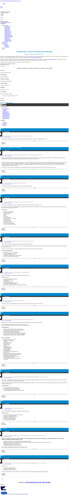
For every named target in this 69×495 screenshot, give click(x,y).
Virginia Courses (7, 39)
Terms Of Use (19, 494)
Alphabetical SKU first (6, 115)
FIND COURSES (3, 105)
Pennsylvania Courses (8, 35)
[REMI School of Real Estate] (5, 22)
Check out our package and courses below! (34, 57)
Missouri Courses (8, 32)
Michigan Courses (8, 31)
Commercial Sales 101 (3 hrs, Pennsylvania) (14, 408)
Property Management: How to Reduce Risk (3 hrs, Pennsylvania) (18, 319)
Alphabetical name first (6, 113)
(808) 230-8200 (46, 482)
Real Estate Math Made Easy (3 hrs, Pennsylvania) (15, 183)
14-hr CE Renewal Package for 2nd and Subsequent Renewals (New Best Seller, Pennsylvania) (25, 435)
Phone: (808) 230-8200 (4, 0)
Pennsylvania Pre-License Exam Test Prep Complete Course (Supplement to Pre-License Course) (25, 463)
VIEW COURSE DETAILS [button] (7, 137)
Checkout (6, 21)
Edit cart (2, 21)
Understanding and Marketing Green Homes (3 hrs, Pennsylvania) (18, 241)
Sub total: (2, 17)
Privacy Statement (25, 494)
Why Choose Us (5, 44)
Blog (3, 47)
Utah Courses (7, 38)
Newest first (5, 109)
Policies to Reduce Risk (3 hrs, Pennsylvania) (14, 300)
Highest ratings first (6, 118)
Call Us (19, 0)
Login (1, 6)
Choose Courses (5, 25)
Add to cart (3, 143)
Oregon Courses (7, 34)
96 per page (5, 125)
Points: (1, 19)
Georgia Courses (7, 26)
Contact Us (4, 43)
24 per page (5, 123)
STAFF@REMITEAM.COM (33, 482)
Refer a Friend (5, 42)
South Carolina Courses (9, 36)
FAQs (4, 48)
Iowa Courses (7, 29)
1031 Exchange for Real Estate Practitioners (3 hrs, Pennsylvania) (18, 202)
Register (4, 3)
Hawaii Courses (7, 28)
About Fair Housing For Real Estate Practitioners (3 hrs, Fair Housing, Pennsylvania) (23, 154)
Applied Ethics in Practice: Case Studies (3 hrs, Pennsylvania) (18, 136)
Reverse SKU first (6, 116)
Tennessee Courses (8, 37)
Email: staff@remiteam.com (13, 0)
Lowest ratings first (4, 106)
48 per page (5, 124)
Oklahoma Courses (8, 33)
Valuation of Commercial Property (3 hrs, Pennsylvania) (16, 272)
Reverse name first (6, 114)
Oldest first (4, 110)
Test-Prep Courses (8, 41)
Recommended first (6, 108)
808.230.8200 (3, 486)
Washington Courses (8, 40)
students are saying (51, 59)
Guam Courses (7, 27)
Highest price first (6, 112)
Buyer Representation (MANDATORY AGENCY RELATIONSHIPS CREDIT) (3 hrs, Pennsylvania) (26, 377)
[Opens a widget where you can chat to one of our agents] (4, 493)
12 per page (3, 120)
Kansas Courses (7, 30)
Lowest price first (6, 111)
